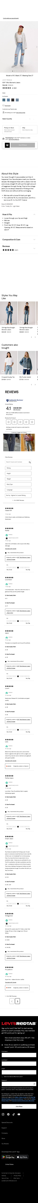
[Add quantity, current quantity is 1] (34, 119)
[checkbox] (2, 1077)
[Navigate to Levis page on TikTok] (13, 1114)
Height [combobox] (9, 473)
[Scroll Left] (31, 337)
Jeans (12, 18)
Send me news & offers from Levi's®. (13, 1076)
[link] (5, 1176)
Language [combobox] (9, 490)
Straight (16, 18)
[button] (7, 105)
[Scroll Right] (35, 337)
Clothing (5, 18)
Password (4, 1080)
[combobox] (20, 495)
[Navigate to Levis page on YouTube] (18, 1114)
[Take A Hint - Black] (12, 100)
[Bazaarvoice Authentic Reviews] (15, 400)
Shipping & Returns (14, 139)
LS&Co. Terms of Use (20, 1097)
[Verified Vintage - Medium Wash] (3, 100)
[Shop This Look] (3, 322)
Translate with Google (10, 548)
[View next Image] (37, 47)
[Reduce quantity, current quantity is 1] (26, 119)
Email (3, 1068)
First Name (5, 1051)
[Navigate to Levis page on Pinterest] (8, 1114)
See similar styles (20, 112)
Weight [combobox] (9, 479)
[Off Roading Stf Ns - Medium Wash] (17, 100)
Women (9, 18)
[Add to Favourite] (7, 145)
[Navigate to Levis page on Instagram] (3, 1114)
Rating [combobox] (9, 468)
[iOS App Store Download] (22, 1157)
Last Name (5, 1060)
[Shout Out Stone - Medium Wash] (8, 100)
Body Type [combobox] (10, 484)
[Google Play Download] (8, 1157)
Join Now (19, 1106)
